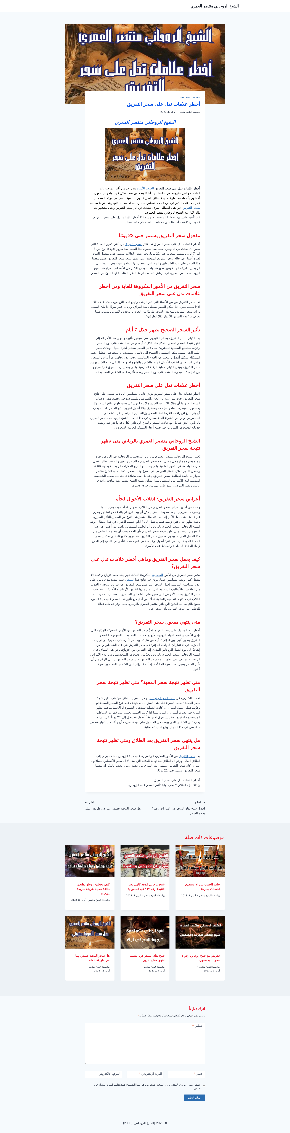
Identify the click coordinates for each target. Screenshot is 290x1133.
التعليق (197, 1025)
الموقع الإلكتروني (110, 1073)
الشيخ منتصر (185, 111)
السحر (130, 579)
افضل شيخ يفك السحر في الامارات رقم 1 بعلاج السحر (178, 808)
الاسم (198, 1073)
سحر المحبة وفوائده (162, 698)
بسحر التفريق (191, 208)
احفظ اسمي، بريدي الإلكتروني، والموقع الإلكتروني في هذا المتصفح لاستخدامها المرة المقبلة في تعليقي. (147, 1086)
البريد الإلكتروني (150, 1073)
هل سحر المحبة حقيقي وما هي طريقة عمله (113, 805)
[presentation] (200, 861)
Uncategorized (190, 97)
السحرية (157, 575)
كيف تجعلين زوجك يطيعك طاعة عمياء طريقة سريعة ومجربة (93, 889)
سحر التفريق (133, 244)
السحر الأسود (145, 188)
